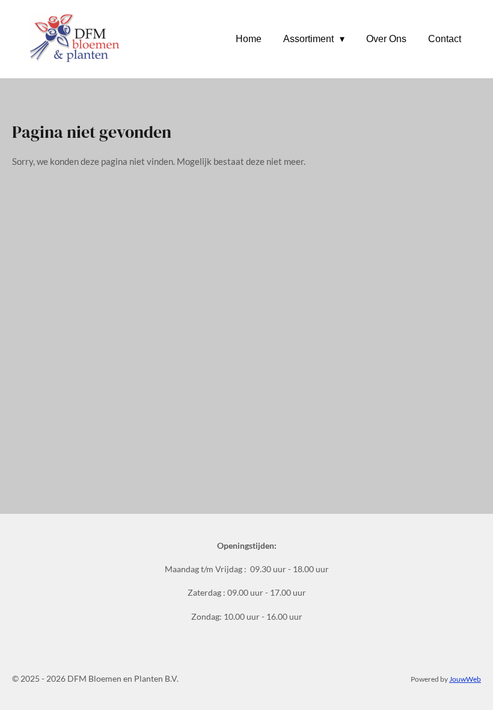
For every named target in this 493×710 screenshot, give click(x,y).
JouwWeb (465, 678)
